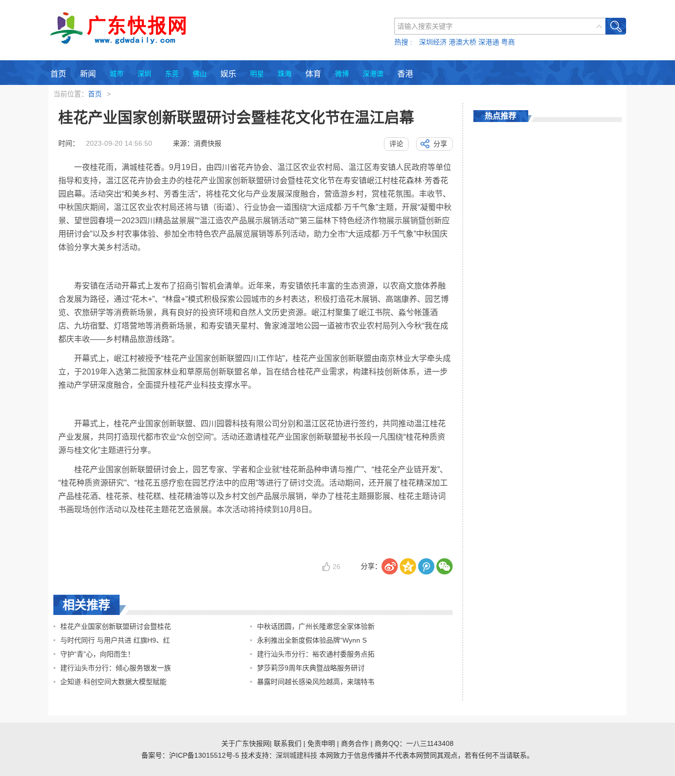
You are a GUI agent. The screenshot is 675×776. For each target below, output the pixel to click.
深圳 (144, 74)
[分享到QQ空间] (408, 566)
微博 (342, 74)
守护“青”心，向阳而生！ (97, 654)
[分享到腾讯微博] (426, 566)
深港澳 (373, 74)
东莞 (172, 74)
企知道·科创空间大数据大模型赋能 (113, 682)
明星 (257, 74)
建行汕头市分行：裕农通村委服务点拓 (316, 654)
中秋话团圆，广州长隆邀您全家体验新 (316, 626)
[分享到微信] (444, 566)
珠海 (285, 74)
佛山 (200, 74)
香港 (405, 74)
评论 (396, 144)
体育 (313, 74)
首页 (58, 74)
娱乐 (228, 74)
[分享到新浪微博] (389, 566)
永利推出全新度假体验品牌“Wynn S (312, 640)
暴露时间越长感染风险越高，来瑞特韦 (316, 682)
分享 (440, 144)
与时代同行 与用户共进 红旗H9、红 (115, 640)
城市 (117, 74)
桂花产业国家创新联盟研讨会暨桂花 (115, 626)
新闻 (88, 74)
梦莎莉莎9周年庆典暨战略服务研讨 (311, 668)
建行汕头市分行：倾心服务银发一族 (115, 668)
